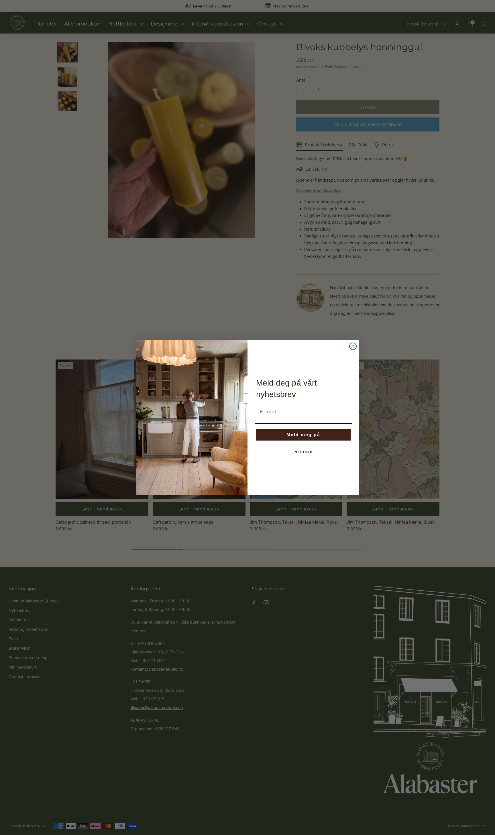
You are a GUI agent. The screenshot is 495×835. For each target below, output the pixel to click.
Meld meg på (303, 434)
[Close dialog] (352, 346)
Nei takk (303, 452)
